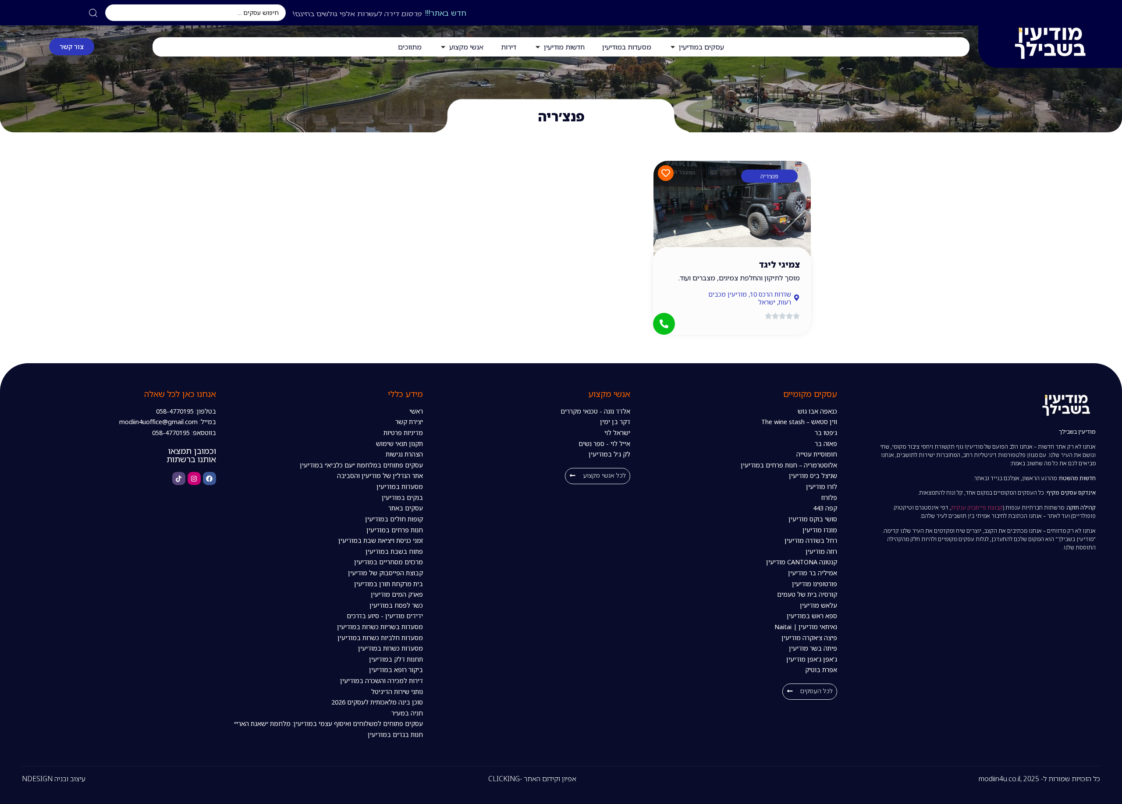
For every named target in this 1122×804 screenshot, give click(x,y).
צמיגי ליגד (779, 264)
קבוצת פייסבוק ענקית (977, 507)
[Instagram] (194, 478)
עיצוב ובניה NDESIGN (53, 778)
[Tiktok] (178, 478)
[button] (809, 692)
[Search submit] (93, 13)
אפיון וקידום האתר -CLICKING (532, 778)
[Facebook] (209, 478)
